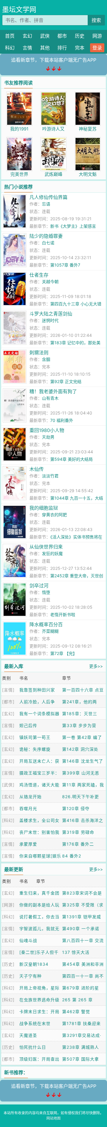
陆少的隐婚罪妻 (46, 236)
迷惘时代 (50, 320)
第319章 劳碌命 (78, 832)
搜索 (96, 20)
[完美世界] (19, 140)
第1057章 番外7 (65, 264)
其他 (45, 48)
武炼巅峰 (53, 174)
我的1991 (19, 129)
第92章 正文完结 (65, 381)
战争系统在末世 (35, 1023)
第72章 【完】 (63, 653)
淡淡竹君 (50, 475)
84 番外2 (71, 855)
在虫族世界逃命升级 (39, 999)
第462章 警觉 (76, 1011)
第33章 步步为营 (79, 725)
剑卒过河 (38, 586)
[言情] (8, 689)
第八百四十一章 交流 (83, 940)
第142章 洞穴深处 (80, 749)
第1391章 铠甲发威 (81, 916)
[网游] (8, 904)
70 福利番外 (61, 420)
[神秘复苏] (88, 94)
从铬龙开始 (30, 796)
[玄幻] (8, 713)
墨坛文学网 (19, 9)
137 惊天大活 (75, 952)
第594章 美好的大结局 (71, 459)
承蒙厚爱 (28, 844)
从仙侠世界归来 (46, 547)
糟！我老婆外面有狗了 (53, 391)
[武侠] (8, 784)
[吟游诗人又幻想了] (53, 94)
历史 (79, 36)
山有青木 (50, 398)
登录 (97, 48)
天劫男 (48, 436)
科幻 (10, 48)
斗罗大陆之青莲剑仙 (50, 314)
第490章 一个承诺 (80, 928)
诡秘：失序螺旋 (35, 749)
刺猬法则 (38, 353)
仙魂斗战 (28, 940)
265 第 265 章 (77, 999)
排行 (62, 48)
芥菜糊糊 (50, 631)
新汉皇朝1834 (33, 964)
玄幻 (27, 36)
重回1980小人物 (46, 430)
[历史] (8, 964)
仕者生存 (38, 275)
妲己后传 (28, 725)
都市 (62, 36)
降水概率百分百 (46, 624)
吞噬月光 (28, 808)
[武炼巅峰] (53, 140)
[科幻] (8, 820)
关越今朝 (50, 281)
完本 (79, 48)
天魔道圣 (28, 1035)
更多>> (96, 666)
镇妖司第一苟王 (35, 737)
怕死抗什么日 (32, 1047)
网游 (97, 36)
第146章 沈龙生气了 (82, 760)
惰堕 (46, 592)
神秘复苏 (88, 129)
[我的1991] (19, 94)
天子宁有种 (30, 975)
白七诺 (48, 242)
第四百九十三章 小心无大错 (75, 303)
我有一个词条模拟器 (39, 713)
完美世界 (19, 174)
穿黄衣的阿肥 (54, 514)
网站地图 (53, 1118)
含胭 (46, 359)
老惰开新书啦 (62, 614)
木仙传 (36, 469)
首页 (10, 36)
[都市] (8, 701)
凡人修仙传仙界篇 (48, 197)
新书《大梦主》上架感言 (73, 226)
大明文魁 (88, 174)
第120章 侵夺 (75, 808)
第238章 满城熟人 (80, 1047)
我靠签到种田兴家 (37, 689)
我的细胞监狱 (43, 508)
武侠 (45, 36)
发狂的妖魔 (52, 553)
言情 (27, 48)
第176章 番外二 (78, 844)
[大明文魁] (88, 140)
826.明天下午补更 (80, 796)
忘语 (46, 203)
